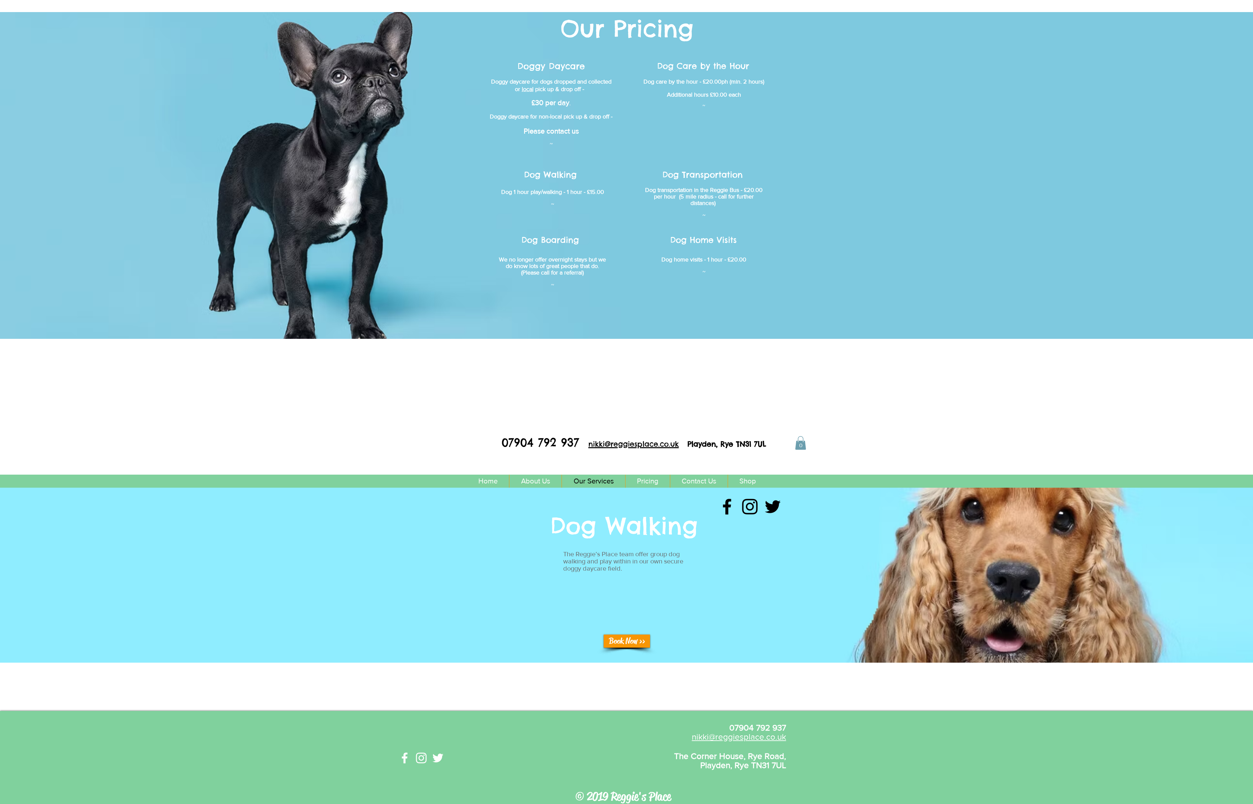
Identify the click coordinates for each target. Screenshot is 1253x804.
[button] (800, 443)
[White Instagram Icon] (421, 758)
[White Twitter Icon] (438, 758)
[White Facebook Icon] (404, 758)
